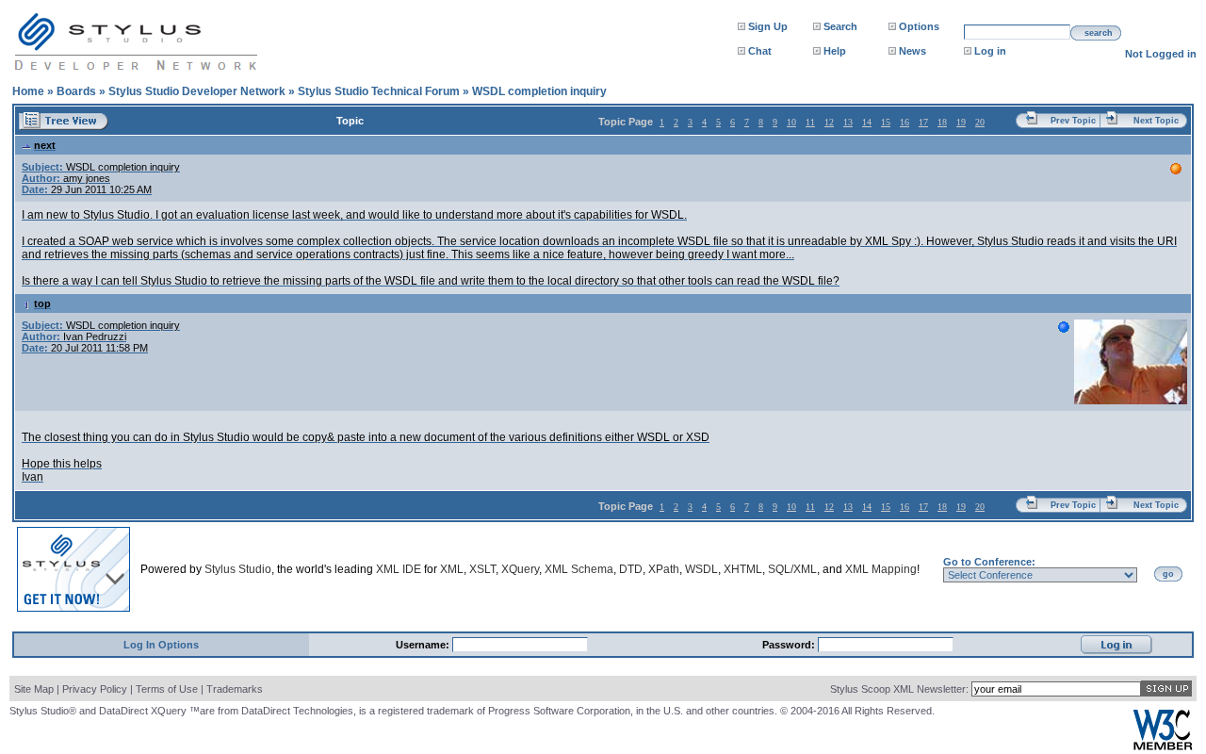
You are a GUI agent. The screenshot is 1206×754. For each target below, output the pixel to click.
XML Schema (579, 569)
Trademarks (234, 689)
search (1098, 33)
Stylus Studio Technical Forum (379, 91)
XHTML (743, 569)
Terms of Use (167, 689)
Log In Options (161, 644)
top (42, 303)
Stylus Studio (237, 569)
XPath (663, 569)
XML (452, 569)
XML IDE (398, 569)
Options (919, 26)
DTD (631, 569)
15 (885, 122)
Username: (424, 644)
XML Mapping (881, 569)
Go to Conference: (989, 561)
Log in (990, 51)
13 (848, 122)
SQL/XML (792, 569)
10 (791, 122)
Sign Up (768, 26)
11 (810, 122)
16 (904, 122)
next (45, 145)
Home (28, 91)
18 (942, 122)
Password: (790, 644)
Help (834, 51)
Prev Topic (1073, 120)
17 (923, 122)
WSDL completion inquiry (539, 91)
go (1168, 574)
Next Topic (1156, 120)
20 (980, 122)
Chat (760, 51)
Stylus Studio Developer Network (196, 91)
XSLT (482, 569)
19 (961, 122)
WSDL (701, 569)
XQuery (520, 569)
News (912, 51)
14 (867, 122)
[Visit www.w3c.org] (1163, 746)
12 (829, 122)
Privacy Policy (94, 689)
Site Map (34, 689)
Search (840, 26)
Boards (76, 91)
